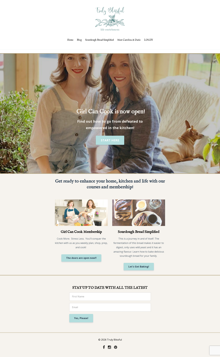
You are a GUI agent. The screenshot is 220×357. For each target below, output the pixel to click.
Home (70, 40)
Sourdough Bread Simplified (99, 40)
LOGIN (148, 40)
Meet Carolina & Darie (129, 40)
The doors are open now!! (81, 258)
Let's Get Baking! (138, 266)
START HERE (110, 140)
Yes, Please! (81, 318)
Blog (79, 40)
